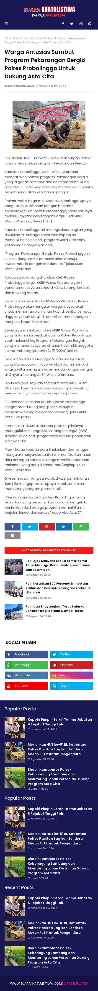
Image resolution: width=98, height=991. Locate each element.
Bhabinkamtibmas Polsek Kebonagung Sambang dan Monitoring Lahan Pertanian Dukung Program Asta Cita (59, 776)
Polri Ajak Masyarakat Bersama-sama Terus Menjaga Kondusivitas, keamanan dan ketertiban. (58, 565)
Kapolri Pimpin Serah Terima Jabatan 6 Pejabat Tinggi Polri (60, 722)
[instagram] (81, 24)
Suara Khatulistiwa (20, 86)
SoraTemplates (75, 983)
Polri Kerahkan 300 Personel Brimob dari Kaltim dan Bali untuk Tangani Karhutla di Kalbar (58, 588)
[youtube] (26, 686)
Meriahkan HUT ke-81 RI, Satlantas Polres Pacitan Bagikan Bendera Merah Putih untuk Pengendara (57, 749)
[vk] (26, 675)
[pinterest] (89, 24)
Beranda (11, 38)
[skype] (71, 686)
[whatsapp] (26, 665)
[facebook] (63, 24)
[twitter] (72, 24)
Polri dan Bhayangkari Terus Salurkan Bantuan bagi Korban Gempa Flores (56, 608)
